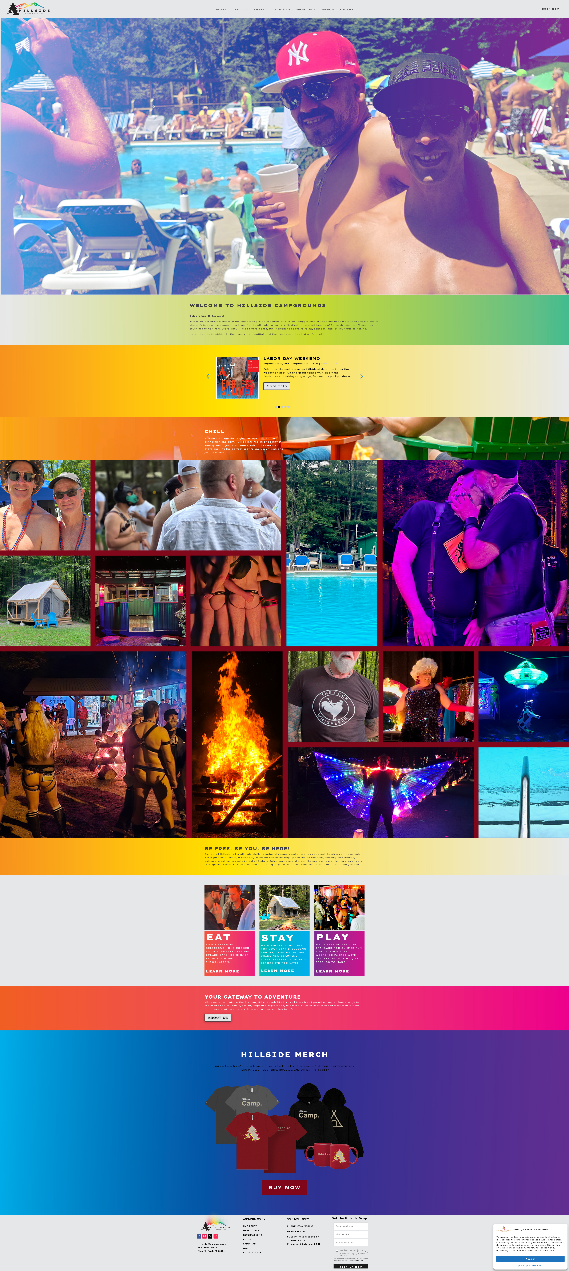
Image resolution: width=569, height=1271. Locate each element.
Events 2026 (300, 363)
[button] (563, 1229)
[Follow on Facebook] (199, 1236)
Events (259, 9)
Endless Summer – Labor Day (304, 358)
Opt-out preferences (529, 1265)
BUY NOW (284, 1187)
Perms (326, 9)
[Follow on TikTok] (216, 1236)
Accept (530, 1259)
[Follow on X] (210, 1236)
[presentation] (207, 376)
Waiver (221, 9)
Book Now (550, 9)
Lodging (280, 9)
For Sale (346, 9)
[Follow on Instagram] (204, 1236)
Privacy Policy (356, 1260)
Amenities (304, 9)
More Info (277, 386)
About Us (218, 1018)
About (239, 9)
